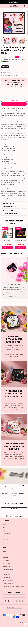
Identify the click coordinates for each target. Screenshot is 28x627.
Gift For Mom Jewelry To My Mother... (21, 241)
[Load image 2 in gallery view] (14, 40)
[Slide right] (26, 40)
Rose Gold (5, 66)
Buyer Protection (7, 536)
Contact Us (5, 554)
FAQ (4, 527)
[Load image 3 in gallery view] (21, 40)
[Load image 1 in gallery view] (6, 40)
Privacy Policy (6, 563)
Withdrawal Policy (7, 566)
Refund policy (23, 620)
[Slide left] (1, 40)
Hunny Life (8, 620)
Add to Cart (7, 247)
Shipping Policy (6, 560)
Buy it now (14, 104)
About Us (5, 551)
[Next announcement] (25, 1)
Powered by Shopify (14, 620)
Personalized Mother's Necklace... (7, 241)
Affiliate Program (7, 539)
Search (4, 524)
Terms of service (14, 622)
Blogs (4, 530)
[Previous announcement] (2, 1)
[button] (2, 5)
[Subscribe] (23, 596)
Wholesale (5, 542)
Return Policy (6, 557)
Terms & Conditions (8, 569)
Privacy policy (7, 622)
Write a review (14, 508)
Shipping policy (22, 622)
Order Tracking (6, 533)
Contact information (14, 624)
